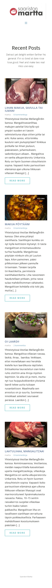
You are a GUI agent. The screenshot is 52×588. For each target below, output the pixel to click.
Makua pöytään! (17, 224)
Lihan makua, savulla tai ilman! (24, 109)
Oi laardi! (12, 341)
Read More (17, 180)
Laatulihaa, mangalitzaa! (24, 451)
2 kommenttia (19, 345)
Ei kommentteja (20, 114)
